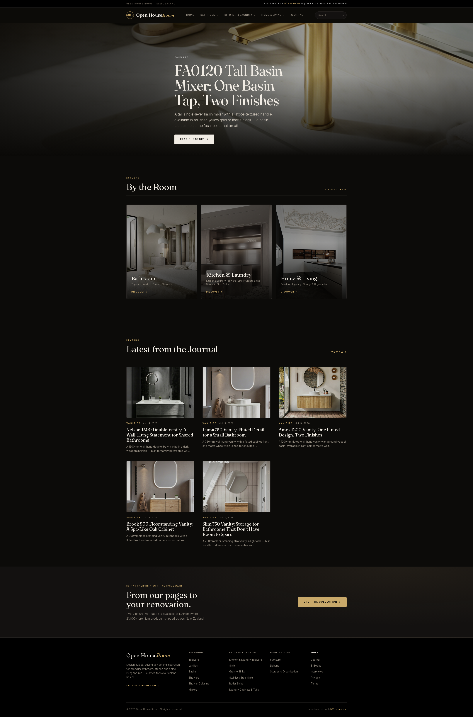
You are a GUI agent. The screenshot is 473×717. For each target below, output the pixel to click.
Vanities (193, 665)
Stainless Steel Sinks (241, 677)
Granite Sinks (237, 671)
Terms (314, 683)
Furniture (275, 659)
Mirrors (193, 689)
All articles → (336, 189)
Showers (194, 677)
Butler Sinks (236, 683)
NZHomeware (338, 709)
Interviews (317, 671)
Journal (296, 15)
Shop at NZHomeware (143, 685)
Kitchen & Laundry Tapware (245, 659)
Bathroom (209, 15)
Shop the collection (322, 602)
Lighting (274, 665)
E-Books (316, 665)
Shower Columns (199, 683)
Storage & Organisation (284, 671)
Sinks (232, 665)
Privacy (315, 677)
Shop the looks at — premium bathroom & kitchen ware (305, 3)
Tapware (194, 659)
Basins (192, 671)
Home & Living (272, 15)
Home (190, 15)
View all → (339, 352)
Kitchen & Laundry (239, 15)
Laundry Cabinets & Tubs (244, 689)
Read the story (194, 139)
